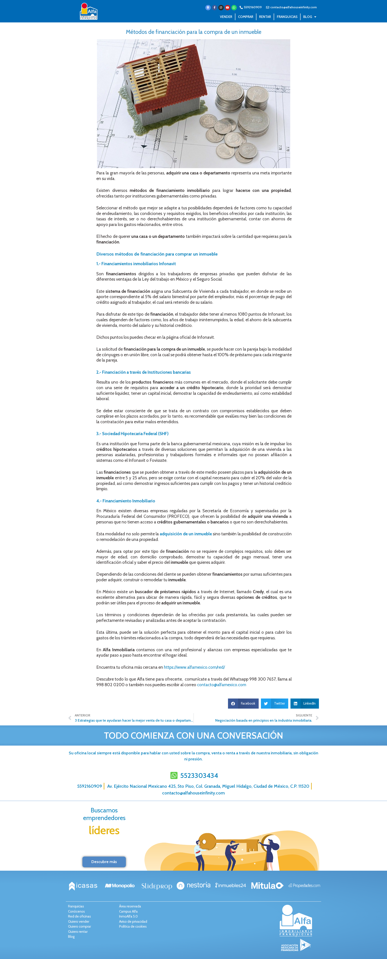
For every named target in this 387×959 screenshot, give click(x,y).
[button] (243, 704)
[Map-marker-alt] (208, 7)
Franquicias (287, 17)
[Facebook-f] (214, 7)
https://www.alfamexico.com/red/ (194, 667)
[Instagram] (221, 7)
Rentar (265, 17)
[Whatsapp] (234, 7)
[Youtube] (227, 7)
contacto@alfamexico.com (221, 684)
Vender (226, 17)
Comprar (245, 17)
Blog (307, 17)
